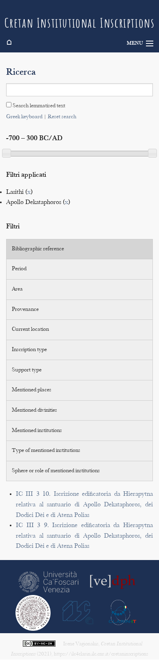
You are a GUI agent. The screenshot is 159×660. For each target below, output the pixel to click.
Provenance (25, 310)
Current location (30, 329)
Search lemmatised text (38, 106)
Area (17, 289)
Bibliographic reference (38, 249)
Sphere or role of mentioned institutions (56, 471)
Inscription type (29, 350)
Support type (27, 370)
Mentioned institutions (37, 431)
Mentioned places (31, 390)
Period (19, 269)
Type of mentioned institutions (46, 451)
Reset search (62, 117)
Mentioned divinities (34, 410)
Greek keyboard (24, 117)
